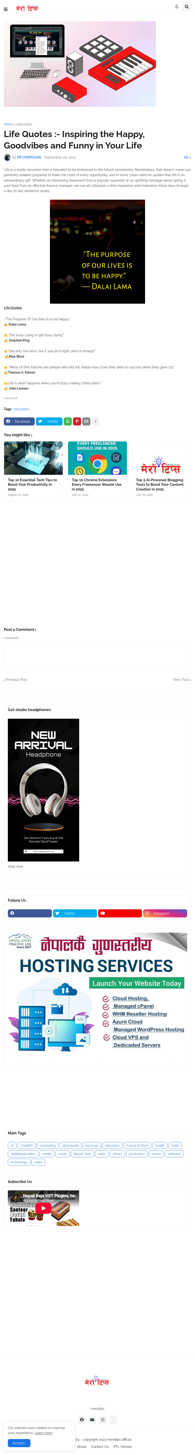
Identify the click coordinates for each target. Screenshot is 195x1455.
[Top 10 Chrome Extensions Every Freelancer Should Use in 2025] (97, 458)
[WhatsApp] (68, 421)
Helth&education (23, 1154)
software (174, 1154)
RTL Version (122, 1447)
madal (46, 1154)
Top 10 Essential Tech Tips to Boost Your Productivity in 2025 (32, 484)
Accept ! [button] (19, 1443)
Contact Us (100, 1447)
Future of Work (137, 1145)
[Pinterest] (77, 421)
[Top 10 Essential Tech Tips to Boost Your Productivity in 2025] (33, 458)
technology (19, 1162)
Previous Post (16, 680)
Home (8, 124)
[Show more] (96, 421)
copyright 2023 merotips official (107, 1439)
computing (48, 1145)
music (62, 1154)
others (117, 1154)
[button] (5, 9)
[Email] (86, 421)
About (81, 1447)
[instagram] (103, 1420)
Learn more (43, 1433)
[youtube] (120, 913)
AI (12, 1145)
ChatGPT (26, 1145)
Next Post (181, 680)
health (160, 1145)
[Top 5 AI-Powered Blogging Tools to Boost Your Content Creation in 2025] (161, 458)
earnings (92, 1145)
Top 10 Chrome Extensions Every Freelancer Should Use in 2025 (97, 484)
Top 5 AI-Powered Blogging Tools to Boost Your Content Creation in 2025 (160, 484)
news (102, 1154)
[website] (113, 1420)
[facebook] (30, 913)
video (38, 1162)
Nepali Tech (82, 1154)
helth (175, 1145)
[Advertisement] (97, 564)
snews (156, 1154)
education (24, 124)
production (137, 1154)
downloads (71, 1145)
